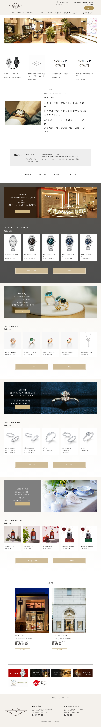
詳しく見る (22, 649)
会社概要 (67, 13)
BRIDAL (30, 13)
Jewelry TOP (22, 311)
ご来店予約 (88, 8)
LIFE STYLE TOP (22, 504)
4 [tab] (49, 45)
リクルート (77, 13)
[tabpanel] (51, 30)
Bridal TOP (31, 465)
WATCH (11, 13)
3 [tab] (46, 45)
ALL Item (32, 367)
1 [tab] (40, 45)
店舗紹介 (58, 13)
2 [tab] (43, 45)
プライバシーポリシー (81, 698)
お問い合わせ (88, 13)
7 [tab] (58, 45)
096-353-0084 (21, 640)
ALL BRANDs (31, 271)
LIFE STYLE (71, 174)
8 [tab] (61, 45)
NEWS (50, 13)
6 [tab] (55, 45)
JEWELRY (20, 13)
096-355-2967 (58, 640)
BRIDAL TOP (22, 407)
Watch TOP (22, 211)
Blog (69, 271)
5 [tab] (52, 45)
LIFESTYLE (40, 13)
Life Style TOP (32, 561)
